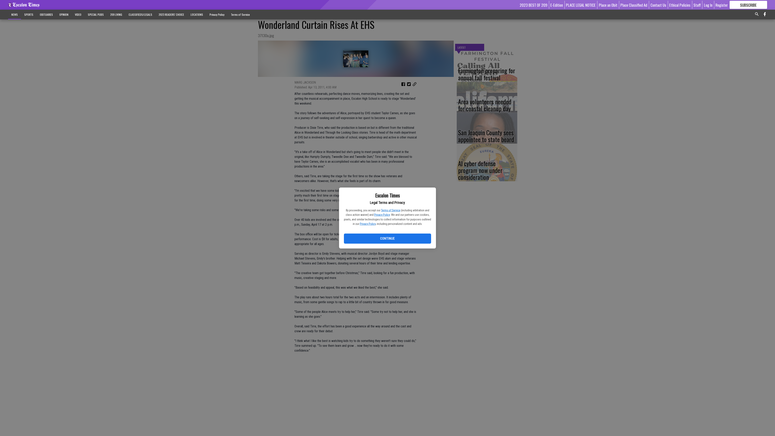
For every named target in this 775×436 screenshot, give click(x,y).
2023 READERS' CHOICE (171, 14)
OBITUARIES (46, 14)
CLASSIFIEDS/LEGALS (140, 14)
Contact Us (658, 4)
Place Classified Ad (633, 4)
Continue (387, 238)
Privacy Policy (382, 214)
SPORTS (28, 14)
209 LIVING (116, 14)
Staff (697, 4)
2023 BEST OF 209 (533, 4)
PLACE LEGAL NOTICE (581, 4)
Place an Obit (608, 4)
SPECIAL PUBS (96, 14)
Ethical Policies (679, 4)
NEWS (14, 14)
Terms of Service (390, 210)
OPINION (63, 14)
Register (721, 4)
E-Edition (556, 4)
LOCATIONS (197, 14)
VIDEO (78, 14)
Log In (708, 4)
